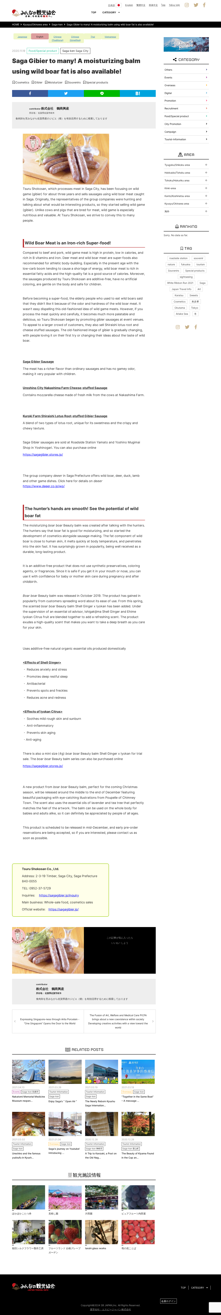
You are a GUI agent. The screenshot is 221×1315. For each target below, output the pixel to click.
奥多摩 (195, 301)
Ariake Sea (182, 313)
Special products (97, 82)
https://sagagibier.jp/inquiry (59, 895)
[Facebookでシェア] (30, 93)
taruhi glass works (95, 1248)
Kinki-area (170, 188)
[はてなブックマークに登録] (138, 93)
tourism (200, 264)
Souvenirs (74, 82)
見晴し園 (53, 1213)
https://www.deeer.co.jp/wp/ (44, 486)
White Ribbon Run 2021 (180, 282)
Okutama (180, 307)
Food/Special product (43, 51)
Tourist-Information (175, 139)
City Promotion (173, 123)
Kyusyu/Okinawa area (177, 203)
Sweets (194, 295)
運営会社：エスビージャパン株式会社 (110, 1309)
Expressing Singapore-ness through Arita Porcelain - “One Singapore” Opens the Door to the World (49, 1021)
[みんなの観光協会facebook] (204, 5)
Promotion (170, 100)
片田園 (88, 1213)
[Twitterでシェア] (66, 93)
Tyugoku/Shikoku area (177, 164)
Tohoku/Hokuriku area (177, 180)
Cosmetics (22, 82)
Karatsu (179, 295)
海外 (167, 211)
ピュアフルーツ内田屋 (134, 1213)
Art (199, 289)
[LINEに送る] (102, 93)
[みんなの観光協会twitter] (196, 5)
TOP (93, 12)
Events (168, 77)
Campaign (170, 131)
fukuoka (185, 264)
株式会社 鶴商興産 (55, 108)
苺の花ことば (129, 1248)
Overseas (170, 85)
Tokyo (194, 307)
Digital (168, 93)
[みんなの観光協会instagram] (187, 5)
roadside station (178, 258)
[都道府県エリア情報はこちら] (186, 44)
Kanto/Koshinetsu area (177, 195)
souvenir (198, 258)
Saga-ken (68, 51)
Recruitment (171, 108)
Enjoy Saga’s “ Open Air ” (63, 1101)
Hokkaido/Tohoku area (177, 172)
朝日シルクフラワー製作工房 (28, 1248)
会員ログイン (168, 1301)
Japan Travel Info (181, 289)
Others (168, 69)
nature (171, 264)
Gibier (38, 82)
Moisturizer (55, 82)
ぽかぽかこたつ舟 (21, 1213)
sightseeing (186, 276)
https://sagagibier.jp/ (64, 909)
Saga (202, 282)
